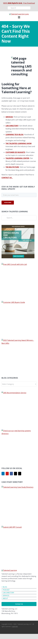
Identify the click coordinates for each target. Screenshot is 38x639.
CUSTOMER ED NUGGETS (15, 152)
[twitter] (32, 632)
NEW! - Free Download (19, 3)
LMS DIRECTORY (12, 126)
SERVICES (9, 117)
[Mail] (19, 473)
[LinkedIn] (3, 473)
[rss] (35, 632)
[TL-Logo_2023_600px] (9, 570)
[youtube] (26, 632)
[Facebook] (11, 473)
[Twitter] (15, 473)
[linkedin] (23, 632)
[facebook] (29, 632)
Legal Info (15, 626)
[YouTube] (7, 473)
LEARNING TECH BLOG (14, 134)
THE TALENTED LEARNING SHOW (18, 143)
